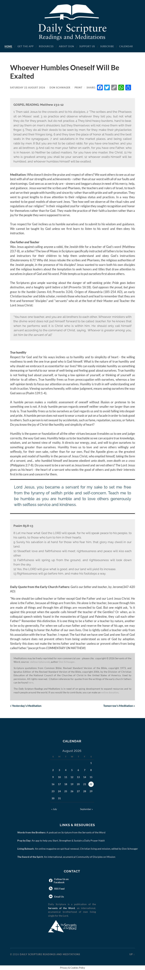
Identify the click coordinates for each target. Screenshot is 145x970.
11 (65, 777)
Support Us (87, 46)
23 (53, 791)
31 (59, 798)
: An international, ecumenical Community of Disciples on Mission (67, 856)
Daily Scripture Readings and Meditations (50, 954)
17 (59, 784)
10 (59, 777)
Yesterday (25, 705)
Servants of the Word (61, 908)
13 (78, 777)
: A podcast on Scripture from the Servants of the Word (62, 832)
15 (91, 777)
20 (78, 784)
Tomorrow (119, 705)
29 (91, 791)
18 (65, 784)
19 (72, 784)
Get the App (26, 46)
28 (84, 791)
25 (65, 791)
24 (59, 791)
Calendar (126, 46)
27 (78, 791)
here (30, 682)
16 (53, 784)
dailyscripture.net (40, 661)
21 (84, 784)
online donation (109, 692)
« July (54, 809)
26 (72, 791)
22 (90, 784)
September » (86, 809)
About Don (66, 46)
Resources (46, 46)
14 (84, 777)
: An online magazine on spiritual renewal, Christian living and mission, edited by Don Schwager (78, 848)
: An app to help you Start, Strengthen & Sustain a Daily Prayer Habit (62, 840)
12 (72, 777)
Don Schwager (60, 87)
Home (8, 46)
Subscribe (107, 46)
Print (78, 87)
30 (53, 798)
